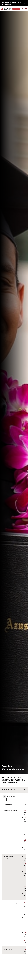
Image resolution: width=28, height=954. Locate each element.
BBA (25, 949)
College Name (8, 804)
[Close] (25, 3)
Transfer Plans (19, 780)
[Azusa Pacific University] (6, 9)
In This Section (8, 789)
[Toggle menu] (26, 9)
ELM (25, 817)
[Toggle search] (22, 9)
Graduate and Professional (14, 777)
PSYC (25, 840)
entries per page (10, 796)
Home (3, 777)
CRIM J (26, 903)
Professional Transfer (7, 780)
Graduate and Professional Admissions (12, 779)
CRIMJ (26, 810)
